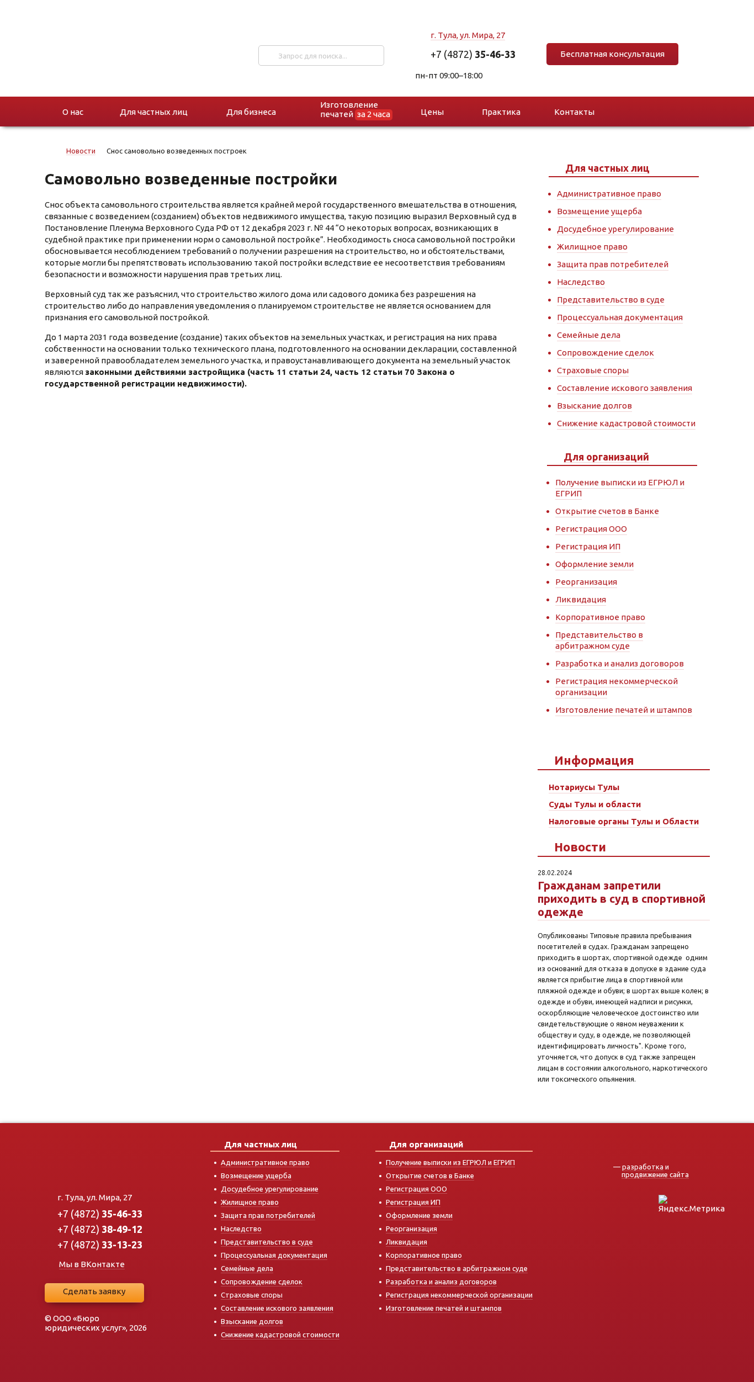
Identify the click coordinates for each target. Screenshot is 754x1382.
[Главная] (51, 153)
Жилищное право (592, 246)
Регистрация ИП (587, 546)
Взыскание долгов (594, 405)
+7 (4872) (473, 54)
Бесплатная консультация (612, 54)
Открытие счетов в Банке (607, 511)
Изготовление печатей (355, 109)
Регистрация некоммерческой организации (459, 1295)
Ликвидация (580, 599)
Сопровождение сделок (605, 352)
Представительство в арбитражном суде (599, 640)
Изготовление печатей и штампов (623, 709)
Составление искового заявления (624, 388)
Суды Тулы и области (595, 804)
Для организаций (606, 456)
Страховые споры (593, 370)
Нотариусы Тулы (584, 787)
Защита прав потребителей (612, 264)
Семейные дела (588, 335)
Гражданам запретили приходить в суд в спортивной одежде (621, 898)
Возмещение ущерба (599, 211)
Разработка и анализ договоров (619, 663)
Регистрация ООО (591, 528)
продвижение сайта (655, 1174)
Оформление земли (594, 564)
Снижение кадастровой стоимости (626, 423)
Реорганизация (586, 581)
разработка (642, 1167)
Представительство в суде (611, 299)
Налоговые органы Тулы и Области (624, 821)
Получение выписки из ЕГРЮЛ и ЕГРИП (450, 1162)
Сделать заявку (94, 1291)
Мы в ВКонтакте (92, 1264)
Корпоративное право (600, 617)
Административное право (609, 193)
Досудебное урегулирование (615, 229)
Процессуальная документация (620, 317)
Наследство (581, 282)
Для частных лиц (607, 167)
